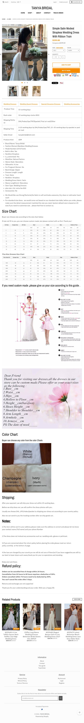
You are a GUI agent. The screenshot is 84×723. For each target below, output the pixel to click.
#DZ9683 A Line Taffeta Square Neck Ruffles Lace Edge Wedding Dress (10, 635)
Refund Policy (22, 681)
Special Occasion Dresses (50, 104)
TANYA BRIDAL (42, 8)
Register (61, 683)
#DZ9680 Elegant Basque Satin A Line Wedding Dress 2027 (52, 634)
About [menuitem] (38, 13)
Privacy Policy (22, 678)
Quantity (55, 54)
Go (60, 698)
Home (3, 19)
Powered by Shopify (42, 716)
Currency (13, 2)
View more (77, 599)
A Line (9, 19)
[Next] (48, 54)
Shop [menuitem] (30, 13)
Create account (63, 2)
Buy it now (66, 70)
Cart (77, 2)
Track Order (42, 668)
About (42, 661)
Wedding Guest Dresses (29, 104)
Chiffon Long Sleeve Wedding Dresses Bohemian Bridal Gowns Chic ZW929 (31, 635)
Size (57, 47)
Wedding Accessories (72, 104)
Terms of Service (22, 683)
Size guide (59, 47)
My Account (61, 678)
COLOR (69, 47)
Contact (42, 663)
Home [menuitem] (23, 13)
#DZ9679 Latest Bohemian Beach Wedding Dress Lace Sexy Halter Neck (73, 635)
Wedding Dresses (10, 104)
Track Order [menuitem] (58, 13)
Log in (55, 2)
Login (62, 681)
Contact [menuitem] (47, 13)
